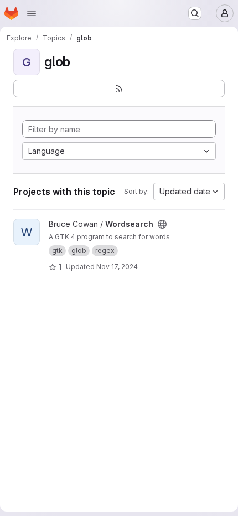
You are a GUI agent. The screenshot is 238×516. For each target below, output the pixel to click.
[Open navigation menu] (31, 13)
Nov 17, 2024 (117, 266)
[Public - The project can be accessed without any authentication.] (162, 224)
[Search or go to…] (194, 13)
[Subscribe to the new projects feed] (119, 88)
